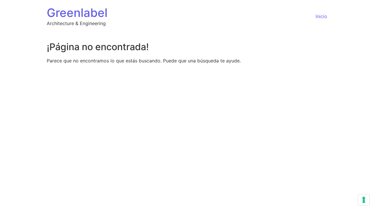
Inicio (321, 16)
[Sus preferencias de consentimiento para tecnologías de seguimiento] (363, 199)
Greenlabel (77, 13)
